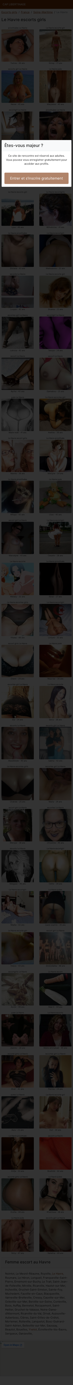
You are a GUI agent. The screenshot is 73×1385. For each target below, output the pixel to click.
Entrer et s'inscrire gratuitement (36, 178)
